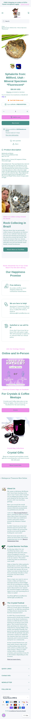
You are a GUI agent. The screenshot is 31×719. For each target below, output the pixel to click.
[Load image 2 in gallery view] (18, 66)
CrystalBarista (12, 711)
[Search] (3, 21)
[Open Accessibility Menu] (4, 715)
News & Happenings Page (17, 540)
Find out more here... (14, 659)
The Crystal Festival (20, 512)
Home (3, 26)
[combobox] (15, 21)
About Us (11, 488)
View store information (12, 135)
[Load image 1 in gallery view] (12, 66)
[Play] (15, 199)
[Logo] (16, 13)
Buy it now (15, 123)
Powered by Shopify (21, 711)
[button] (28, 13)
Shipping (8, 92)
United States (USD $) (10, 698)
